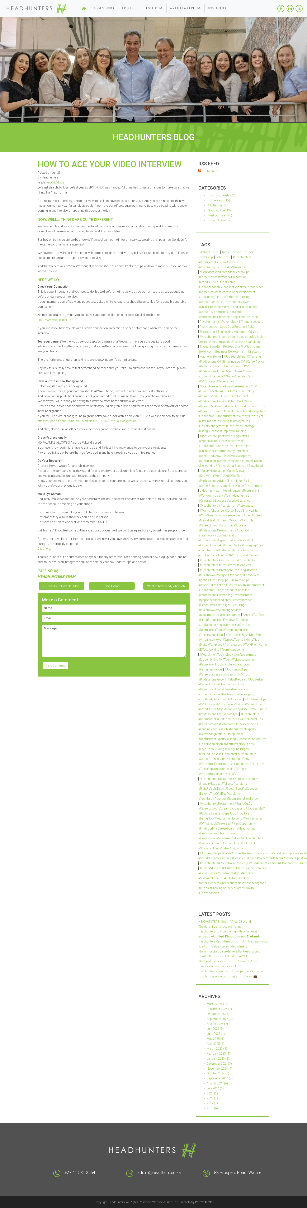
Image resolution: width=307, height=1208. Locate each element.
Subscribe (210, 171)
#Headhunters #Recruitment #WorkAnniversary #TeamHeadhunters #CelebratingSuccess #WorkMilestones (228, 495)
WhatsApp (231, 714)
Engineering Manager (231, 331)
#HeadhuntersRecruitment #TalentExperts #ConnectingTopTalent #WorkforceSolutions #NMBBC (231, 768)
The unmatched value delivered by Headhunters (229, 951)
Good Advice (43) (219, 210)
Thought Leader (210, 346)
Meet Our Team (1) (220, 215)
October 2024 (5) (218, 1073)
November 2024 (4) (219, 1068)
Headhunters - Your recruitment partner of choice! (230, 971)
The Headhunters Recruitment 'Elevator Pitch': (228, 961)
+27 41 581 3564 (80, 1172)
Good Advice (55, 182)
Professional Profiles (237, 346)
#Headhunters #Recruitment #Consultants (227, 560)
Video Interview (209, 490)
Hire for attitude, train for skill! (217, 966)
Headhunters (249, 555)
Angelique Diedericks (245, 317)
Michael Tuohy (209, 252)
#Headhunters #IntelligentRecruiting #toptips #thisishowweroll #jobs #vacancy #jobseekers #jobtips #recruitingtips (228, 575)
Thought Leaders (252, 321)
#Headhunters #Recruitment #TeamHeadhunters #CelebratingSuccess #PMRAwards (224, 262)
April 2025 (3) (215, 1043)
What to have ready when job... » (167, 587)
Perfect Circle (203, 1202)
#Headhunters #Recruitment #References (227, 505)
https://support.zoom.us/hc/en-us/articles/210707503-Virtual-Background (87, 421)
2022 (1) (212, 1093)
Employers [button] (154, 8)
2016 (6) (212, 1108)
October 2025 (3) (218, 1014)
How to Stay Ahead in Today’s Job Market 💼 (227, 976)
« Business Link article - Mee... (62, 586)
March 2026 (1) (217, 1004)
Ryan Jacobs (208, 326)
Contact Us (217, 8)
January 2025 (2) (218, 1058)
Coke (250, 326)
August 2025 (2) (217, 1024)
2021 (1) (212, 1098)
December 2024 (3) (219, 1063)
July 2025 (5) (215, 1028)
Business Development (230, 351)
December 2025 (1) (219, 1009)
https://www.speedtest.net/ (55, 319)
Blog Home (111, 586)
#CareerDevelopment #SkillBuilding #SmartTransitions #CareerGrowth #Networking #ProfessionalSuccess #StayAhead (230, 461)
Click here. (44, 548)
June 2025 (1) (216, 1033)
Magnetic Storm (210, 356)
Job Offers (223, 257)
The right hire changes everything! (220, 926)
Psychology (230, 321)
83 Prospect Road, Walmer (238, 1172)
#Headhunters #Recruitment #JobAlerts (225, 565)
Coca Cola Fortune (232, 326)
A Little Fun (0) (217, 205)
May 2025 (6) (215, 1038)
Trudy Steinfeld (231, 252)
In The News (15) (219, 200)
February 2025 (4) (218, 1053)
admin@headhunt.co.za (159, 1172)
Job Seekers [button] (130, 8)
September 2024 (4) (220, 1078)
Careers (253, 331)
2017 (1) (212, 1103)
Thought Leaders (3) (221, 220)
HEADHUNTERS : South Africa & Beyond (224, 921)
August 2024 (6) (217, 1083)
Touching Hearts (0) (221, 195)
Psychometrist (209, 321)
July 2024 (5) (215, 1088)
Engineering (207, 331)
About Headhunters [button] (185, 8)
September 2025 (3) (220, 1019)
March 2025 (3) (217, 1048)
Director (253, 351)
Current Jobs (103, 8)
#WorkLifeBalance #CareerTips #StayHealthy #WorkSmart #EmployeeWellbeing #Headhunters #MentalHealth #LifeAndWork (230, 515)
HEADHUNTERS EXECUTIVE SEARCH (222, 956)
